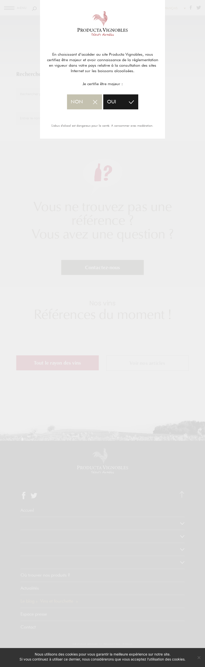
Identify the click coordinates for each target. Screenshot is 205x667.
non (77, 101)
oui (111, 101)
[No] (198, 657)
